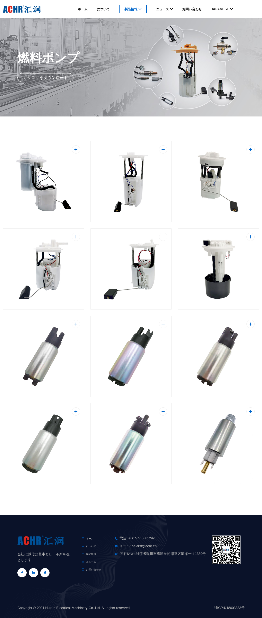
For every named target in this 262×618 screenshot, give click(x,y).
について (103, 9)
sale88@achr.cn (144, 546)
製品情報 (131, 9)
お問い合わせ (192, 9)
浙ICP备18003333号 (229, 608)
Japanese (220, 9)
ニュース (162, 9)
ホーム (83, 9)
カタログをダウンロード (45, 77)
